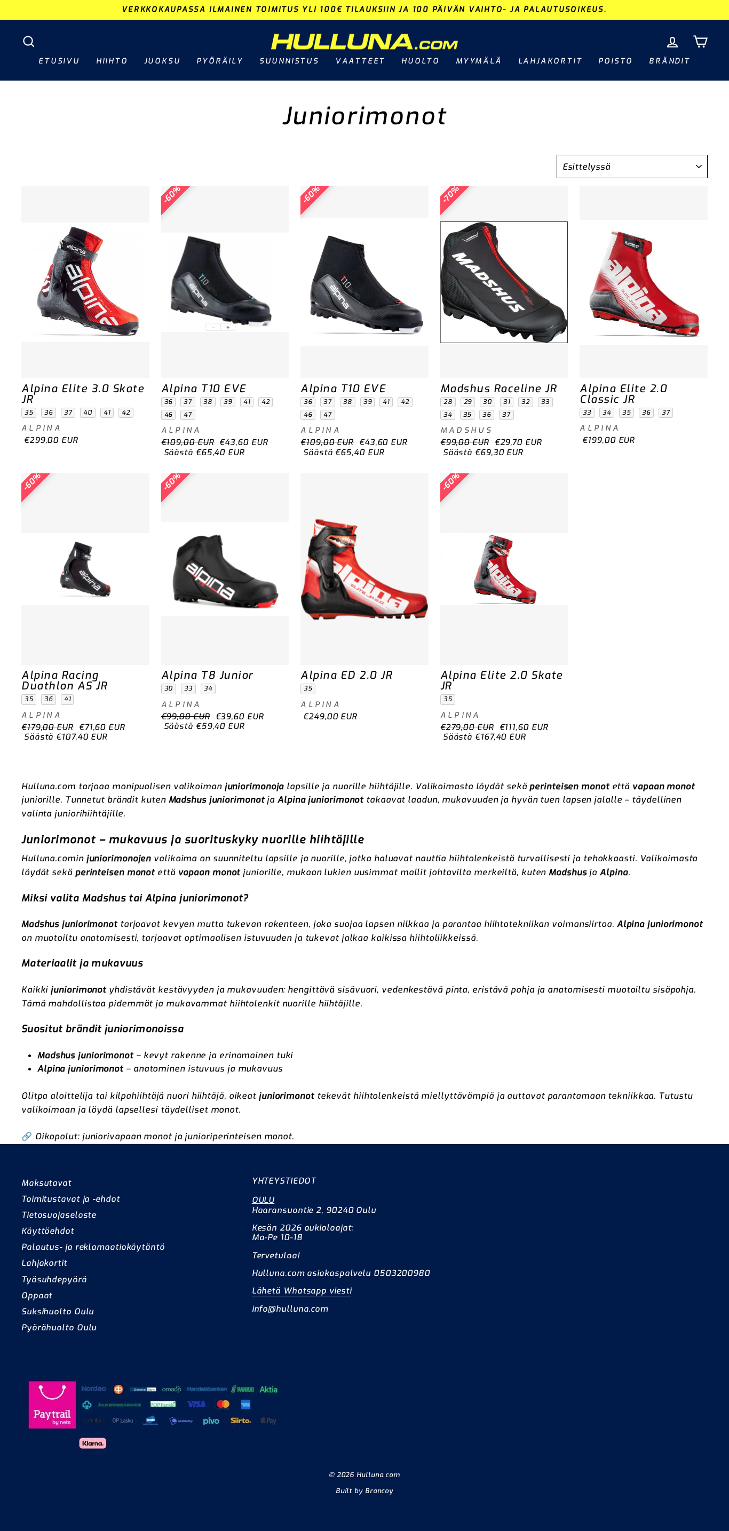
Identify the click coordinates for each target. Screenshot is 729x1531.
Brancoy (379, 1490)
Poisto (615, 61)
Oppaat (36, 1295)
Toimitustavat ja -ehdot (70, 1199)
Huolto (420, 61)
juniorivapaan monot (127, 1136)
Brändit (670, 61)
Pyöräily (219, 61)
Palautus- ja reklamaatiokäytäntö (93, 1247)
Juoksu (162, 61)
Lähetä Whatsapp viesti (302, 1291)
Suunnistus (289, 61)
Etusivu (59, 61)
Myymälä (479, 61)
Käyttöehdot (47, 1231)
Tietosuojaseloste (58, 1215)
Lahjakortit (550, 61)
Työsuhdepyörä (54, 1279)
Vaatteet (360, 61)
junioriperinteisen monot (238, 1136)
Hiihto (112, 61)
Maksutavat (46, 1183)
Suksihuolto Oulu (57, 1311)
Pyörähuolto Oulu (59, 1327)
